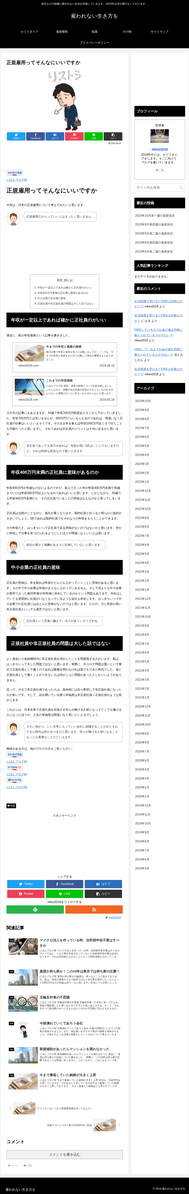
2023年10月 (143, 400)
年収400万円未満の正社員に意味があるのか (62, 292)
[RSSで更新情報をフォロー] (94, 909)
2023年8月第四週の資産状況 (154, 242)
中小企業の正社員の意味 (51, 298)
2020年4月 (142, 778)
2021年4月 (142, 670)
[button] (113, 136)
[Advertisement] (64, 156)
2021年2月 (142, 688)
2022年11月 (143, 499)
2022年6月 (142, 544)
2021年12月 (143, 598)
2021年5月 (142, 661)
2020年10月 (143, 724)
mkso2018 (160, 149)
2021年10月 (143, 616)
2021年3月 (142, 679)
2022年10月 (143, 508)
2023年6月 (142, 436)
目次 (60, 280)
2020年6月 (142, 760)
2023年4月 (142, 454)
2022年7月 (142, 535)
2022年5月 (142, 553)
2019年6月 (142, 859)
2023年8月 (142, 419)
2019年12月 (143, 805)
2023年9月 (142, 410)
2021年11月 (143, 607)
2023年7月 (142, 428)
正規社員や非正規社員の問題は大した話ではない (65, 303)
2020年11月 (143, 715)
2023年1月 (142, 481)
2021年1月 (142, 697)
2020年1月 (142, 796)
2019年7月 (142, 850)
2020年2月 (142, 787)
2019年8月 (142, 841)
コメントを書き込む (64, 1154)
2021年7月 (142, 643)
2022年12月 (143, 490)
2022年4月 (142, 562)
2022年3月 (142, 571)
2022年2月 (142, 580)
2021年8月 (142, 634)
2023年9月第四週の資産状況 (154, 224)
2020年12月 (143, 706)
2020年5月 (142, 769)
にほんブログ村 (16, 179)
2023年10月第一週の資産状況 (155, 215)
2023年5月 (142, 445)
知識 (13, 805)
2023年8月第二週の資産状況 (154, 251)
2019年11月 (143, 814)
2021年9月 (142, 625)
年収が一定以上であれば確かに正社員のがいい (64, 287)
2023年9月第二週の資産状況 (154, 233)
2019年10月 (143, 823)
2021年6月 (142, 652)
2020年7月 (142, 751)
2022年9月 (142, 517)
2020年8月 (142, 742)
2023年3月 (142, 463)
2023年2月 (142, 473)
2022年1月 (142, 589)
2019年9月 (142, 832)
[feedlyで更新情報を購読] (35, 909)
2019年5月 (142, 868)
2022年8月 (142, 526)
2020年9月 (142, 733)
